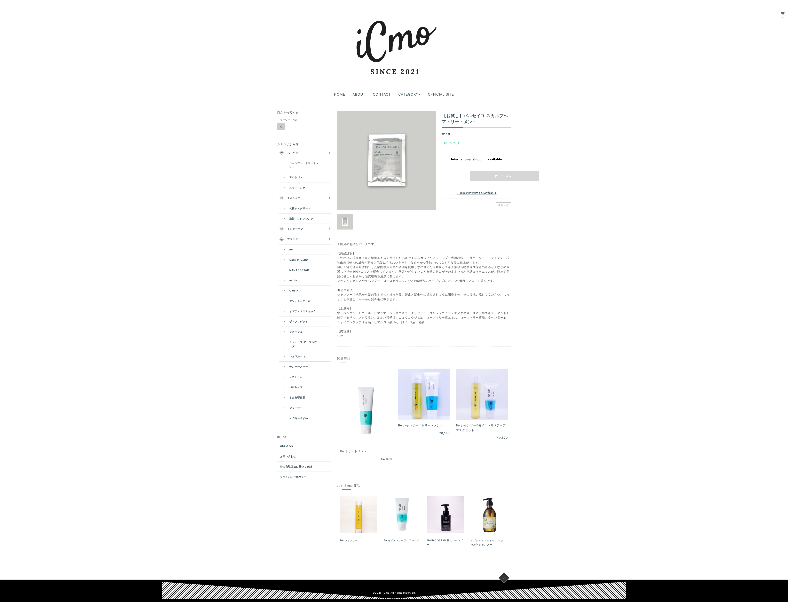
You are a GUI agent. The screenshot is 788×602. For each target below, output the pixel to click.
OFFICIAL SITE (441, 94)
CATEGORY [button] (408, 94)
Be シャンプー (349, 540)
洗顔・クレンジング (301, 218)
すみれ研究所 (297, 397)
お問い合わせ (288, 456)
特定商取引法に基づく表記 (296, 466)
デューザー (296, 407)
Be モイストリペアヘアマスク (402, 540)
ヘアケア (292, 152)
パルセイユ (296, 387)
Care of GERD (298, 259)
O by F (293, 290)
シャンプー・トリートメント (304, 165)
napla (293, 280)
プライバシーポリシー (293, 476)
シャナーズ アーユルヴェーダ (304, 343)
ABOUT (359, 94)
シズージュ (296, 331)
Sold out (507, 176)
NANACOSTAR (299, 270)
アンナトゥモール (300, 301)
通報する (503, 205)
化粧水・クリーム (300, 208)
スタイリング (297, 187)
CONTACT (382, 94)
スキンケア (294, 198)
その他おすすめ (298, 418)
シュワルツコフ (298, 356)
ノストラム (296, 376)
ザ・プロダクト (298, 321)
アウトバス (296, 177)
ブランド (292, 239)
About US (286, 445)
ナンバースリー (298, 366)
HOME (339, 94)
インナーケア (295, 228)
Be (291, 249)
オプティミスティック (302, 311)
